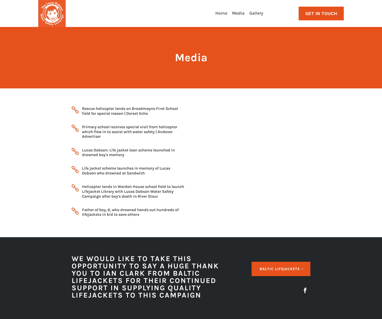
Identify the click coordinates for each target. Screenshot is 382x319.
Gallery (256, 14)
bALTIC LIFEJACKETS (280, 269)
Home (221, 14)
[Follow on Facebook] (305, 290)
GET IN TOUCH (321, 13)
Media (238, 14)
